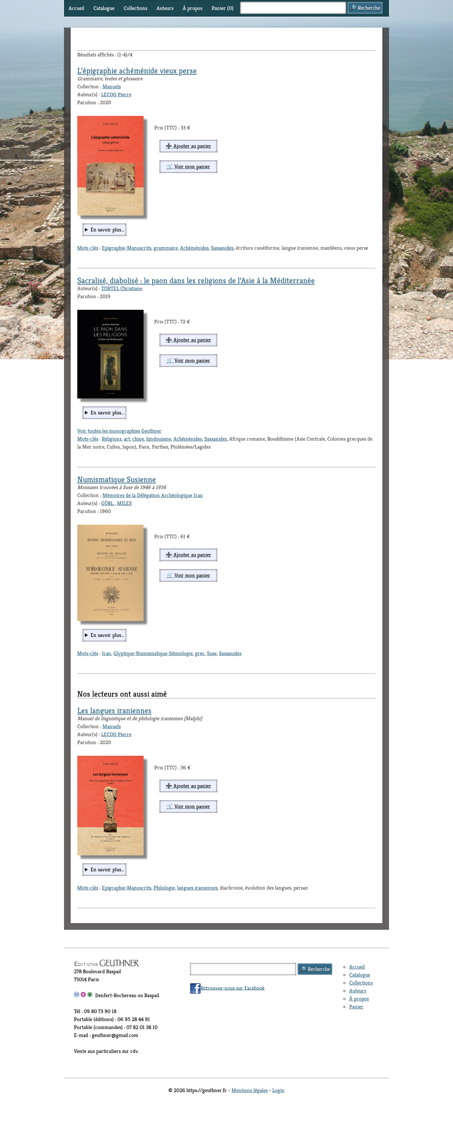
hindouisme (158, 438)
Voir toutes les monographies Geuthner (119, 430)
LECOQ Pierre (116, 94)
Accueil (76, 8)
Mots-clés (87, 247)
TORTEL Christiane (121, 288)
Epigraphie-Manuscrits (126, 247)
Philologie (164, 887)
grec (200, 653)
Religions (111, 438)
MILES (124, 503)
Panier (356, 1006)
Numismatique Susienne (116, 479)
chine (138, 438)
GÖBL (108, 503)
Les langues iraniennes (114, 711)
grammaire (166, 247)
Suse (212, 653)
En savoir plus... (107, 229)
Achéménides (194, 247)
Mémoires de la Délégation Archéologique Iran (152, 495)
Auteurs (165, 8)
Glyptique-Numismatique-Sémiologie (153, 653)
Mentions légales (249, 1090)
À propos (192, 8)
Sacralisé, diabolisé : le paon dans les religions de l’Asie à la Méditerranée (196, 281)
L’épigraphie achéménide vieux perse (137, 71)
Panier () (222, 8)
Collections (135, 8)
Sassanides (222, 247)
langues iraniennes (197, 887)
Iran (106, 653)
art (127, 438)
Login (278, 1090)
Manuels (111, 86)
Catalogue (104, 8)
